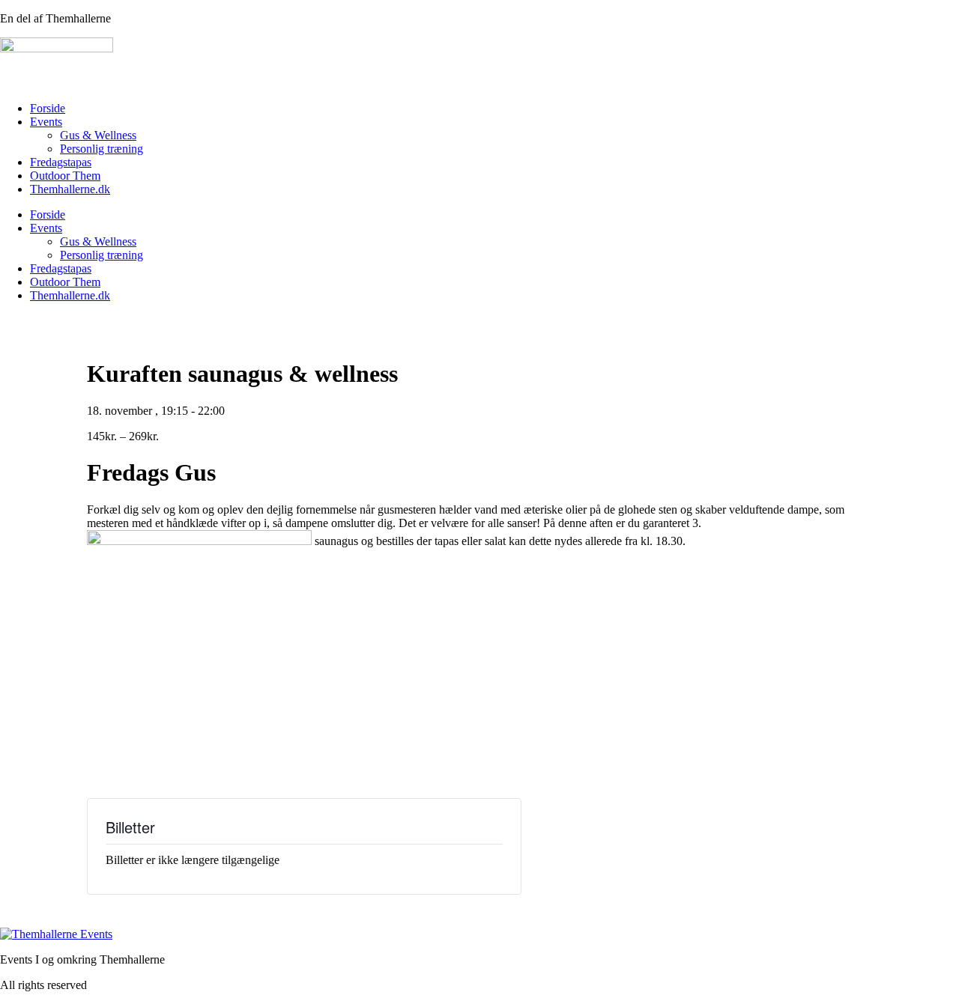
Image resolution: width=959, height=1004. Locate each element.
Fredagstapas (60, 162)
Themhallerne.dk (70, 189)
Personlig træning (101, 148)
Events (46, 121)
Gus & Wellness (98, 135)
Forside (47, 108)
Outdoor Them (65, 175)
